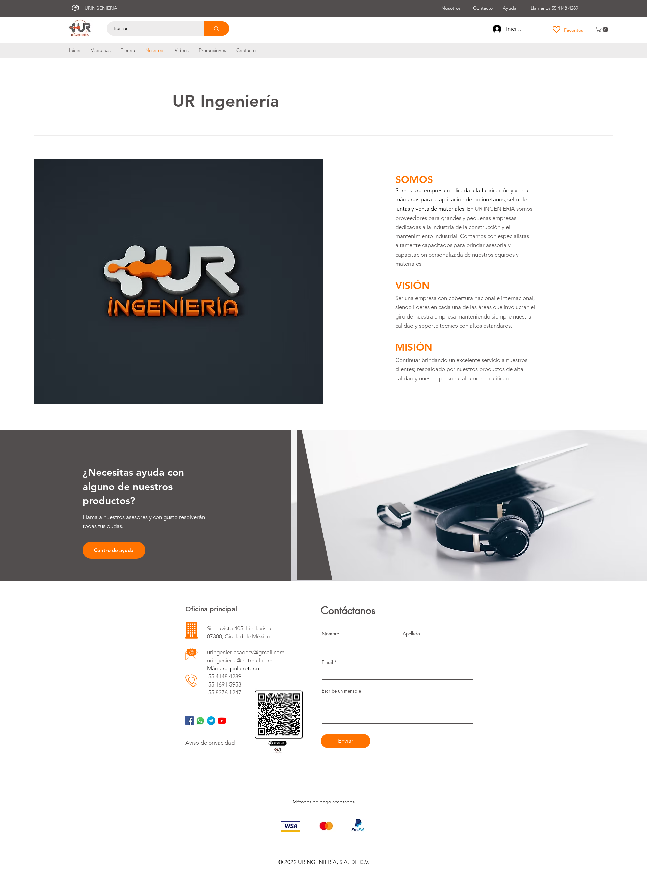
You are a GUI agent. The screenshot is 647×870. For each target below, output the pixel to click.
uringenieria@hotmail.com (239, 660)
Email (327, 662)
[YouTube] (222, 720)
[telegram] (211, 720)
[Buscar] (216, 28)
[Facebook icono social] (189, 720)
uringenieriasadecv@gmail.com (245, 652)
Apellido (411, 633)
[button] (602, 29)
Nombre (330, 633)
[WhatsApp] (200, 720)
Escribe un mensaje (341, 691)
